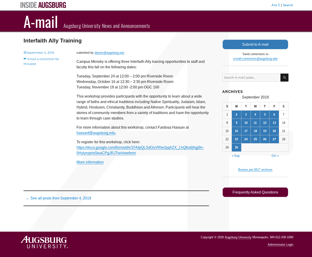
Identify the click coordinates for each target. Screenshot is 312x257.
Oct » (275, 155)
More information (90, 162)
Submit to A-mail (255, 44)
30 (236, 147)
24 (246, 139)
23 (236, 139)
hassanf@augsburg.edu (96, 133)
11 (255, 123)
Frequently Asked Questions (255, 192)
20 (274, 131)
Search (288, 5)
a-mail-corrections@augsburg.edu (255, 58)
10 (246, 123)
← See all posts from (58, 198)
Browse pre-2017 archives (255, 169)
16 (236, 131)
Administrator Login (280, 244)
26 (264, 139)
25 (255, 139)
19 (264, 131)
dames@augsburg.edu (109, 52)
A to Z (276, 5)
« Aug (235, 155)
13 (274, 123)
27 (274, 139)
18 (255, 131)
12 (264, 123)
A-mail (41, 21)
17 (246, 131)
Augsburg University (238, 237)
